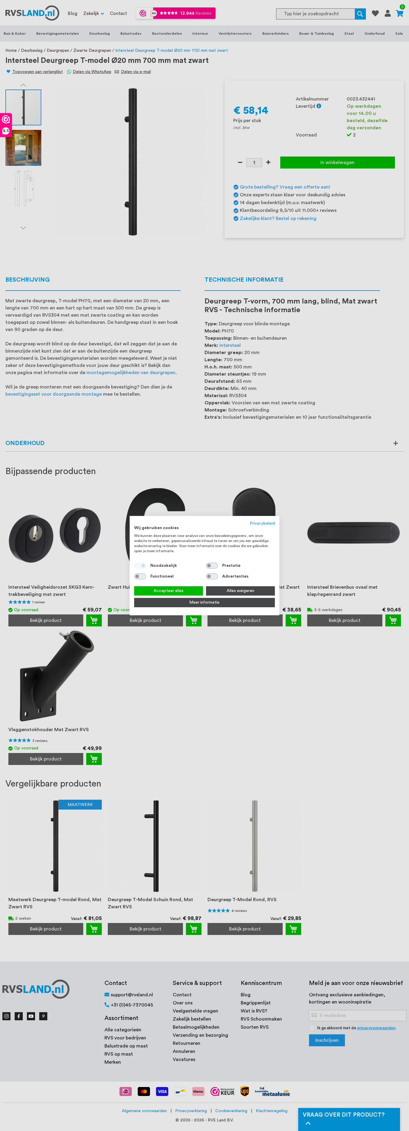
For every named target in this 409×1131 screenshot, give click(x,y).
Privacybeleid (262, 523)
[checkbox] (212, 566)
